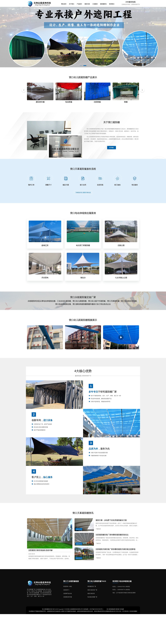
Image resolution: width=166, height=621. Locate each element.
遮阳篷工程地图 (119, 609)
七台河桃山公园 (121, 278)
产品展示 (79, 4)
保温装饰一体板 (67, 586)
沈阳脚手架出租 (67, 593)
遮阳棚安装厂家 (91, 586)
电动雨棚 (125, 102)
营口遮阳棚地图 (111, 609)
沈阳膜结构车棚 (67, 597)
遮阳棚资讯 (103, 4)
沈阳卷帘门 (66, 590)
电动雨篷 (40, 102)
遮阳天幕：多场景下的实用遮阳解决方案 (111, 520)
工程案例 (95, 4)
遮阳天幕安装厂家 (92, 590)
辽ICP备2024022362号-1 (96, 609)
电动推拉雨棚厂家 (92, 597)
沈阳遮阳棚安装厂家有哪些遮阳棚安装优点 (112, 535)
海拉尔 (83, 278)
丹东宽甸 (45, 278)
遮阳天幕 (87, 4)
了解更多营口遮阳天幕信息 (83, 192)
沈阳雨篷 (68, 102)
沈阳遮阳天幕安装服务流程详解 (40, 550)
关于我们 (71, 4)
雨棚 (97, 102)
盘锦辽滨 (45, 245)
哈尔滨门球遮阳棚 (83, 245)
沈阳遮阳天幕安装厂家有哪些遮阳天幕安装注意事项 (115, 549)
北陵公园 (121, 245)
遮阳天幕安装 (91, 593)
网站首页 (63, 4)
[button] (81, 65)
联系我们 (111, 4)
